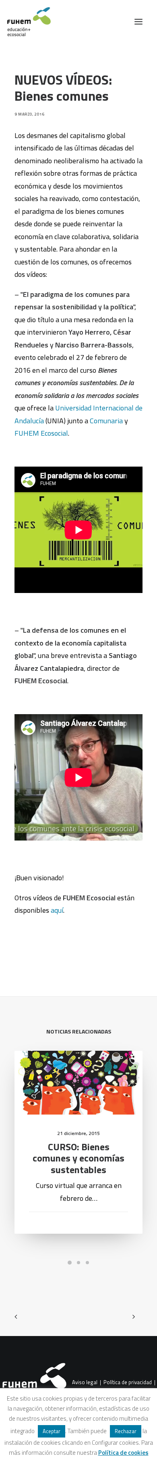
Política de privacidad (127, 1382)
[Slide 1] (69, 1263)
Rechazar (125, 1431)
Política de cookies (123, 1452)
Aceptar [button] (51, 1431)
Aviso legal (84, 1382)
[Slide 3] (87, 1263)
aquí (57, 910)
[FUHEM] (25, 21)
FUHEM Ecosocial (41, 433)
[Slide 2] (78, 1263)
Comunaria (107, 420)
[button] (138, 21)
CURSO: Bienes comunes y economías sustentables (78, 1158)
